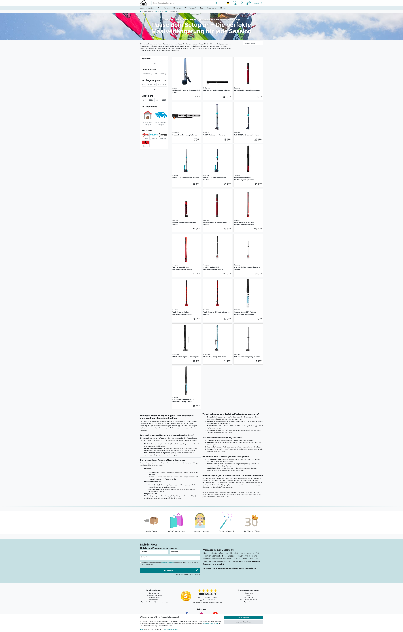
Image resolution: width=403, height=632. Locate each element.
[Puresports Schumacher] (143, 3)
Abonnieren (169, 570)
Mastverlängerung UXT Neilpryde (215, 356)
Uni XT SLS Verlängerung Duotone (246, 134)
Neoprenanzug (212, 8)
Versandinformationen (154, 595)
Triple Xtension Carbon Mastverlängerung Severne (182, 312)
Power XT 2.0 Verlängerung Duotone (185, 176)
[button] (254, 3)
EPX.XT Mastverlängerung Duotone (247, 356)
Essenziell (146, 629)
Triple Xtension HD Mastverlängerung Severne (216, 312)
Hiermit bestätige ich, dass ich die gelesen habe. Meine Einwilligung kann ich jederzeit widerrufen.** (170, 563)
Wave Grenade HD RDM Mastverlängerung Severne (182, 267)
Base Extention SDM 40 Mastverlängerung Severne (244, 177)
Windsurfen (193, 8)
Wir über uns (248, 597)
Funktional (158, 629)
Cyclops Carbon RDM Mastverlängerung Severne (213, 267)
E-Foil (158, 8)
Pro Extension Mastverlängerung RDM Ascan (186, 90)
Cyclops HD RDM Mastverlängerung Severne (247, 267)
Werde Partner (249, 602)
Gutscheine (249, 593)
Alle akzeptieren (243, 617)
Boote (202, 8)
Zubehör (165, 11)
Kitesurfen (166, 8)
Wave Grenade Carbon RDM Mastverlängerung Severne (244, 222)
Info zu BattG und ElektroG (249, 600)
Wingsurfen (177, 8)
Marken (223, 8)
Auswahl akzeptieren (243, 622)
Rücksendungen (154, 597)
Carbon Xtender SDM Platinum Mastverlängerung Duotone (245, 312)
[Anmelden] (241, 3)
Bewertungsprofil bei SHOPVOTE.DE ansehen (207, 600)
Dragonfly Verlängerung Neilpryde (184, 134)
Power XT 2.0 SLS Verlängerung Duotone (214, 177)
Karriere (248, 595)
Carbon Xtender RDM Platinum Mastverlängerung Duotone (183, 399)
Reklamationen (154, 600)
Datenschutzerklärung (210, 623)
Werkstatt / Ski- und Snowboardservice (154, 602)
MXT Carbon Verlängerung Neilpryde (216, 89)
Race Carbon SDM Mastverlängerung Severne (216, 222)
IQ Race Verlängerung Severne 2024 (247, 89)
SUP (185, 8)
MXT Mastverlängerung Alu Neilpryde (185, 356)
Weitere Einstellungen (171, 629)
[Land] (228, 3)
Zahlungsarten (154, 593)
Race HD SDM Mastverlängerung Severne (184, 222)
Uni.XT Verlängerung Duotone (214, 134)
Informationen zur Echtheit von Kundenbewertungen (207, 602)
